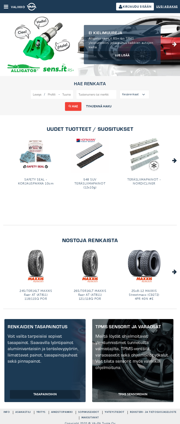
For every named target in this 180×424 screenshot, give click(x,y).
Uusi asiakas (167, 7)
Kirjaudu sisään (137, 7)
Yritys (40, 412)
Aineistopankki (62, 412)
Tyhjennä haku (99, 106)
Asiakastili (23, 412)
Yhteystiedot (114, 412)
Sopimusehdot (88, 412)
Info (7, 412)
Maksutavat (90, 418)
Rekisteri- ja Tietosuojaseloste (153, 412)
